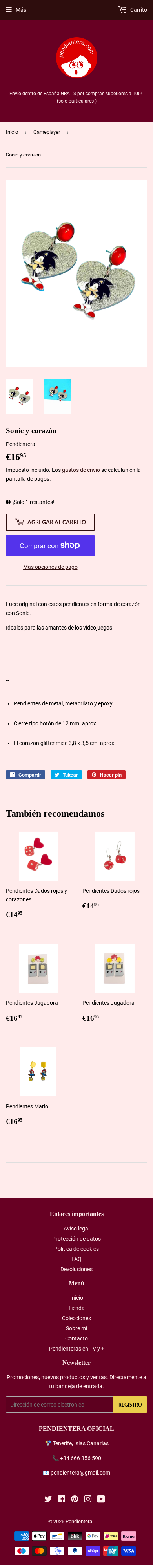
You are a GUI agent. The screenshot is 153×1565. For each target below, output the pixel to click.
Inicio (12, 132)
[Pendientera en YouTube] (101, 1500)
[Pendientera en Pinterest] (75, 1500)
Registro (130, 1405)
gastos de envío (81, 470)
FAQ (76, 1259)
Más (21, 10)
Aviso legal (76, 1228)
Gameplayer (46, 132)
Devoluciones (76, 1269)
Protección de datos (76, 1239)
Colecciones (76, 1318)
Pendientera (79, 1521)
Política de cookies (76, 1249)
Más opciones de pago (50, 567)
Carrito (138, 10)
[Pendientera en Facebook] (61, 1500)
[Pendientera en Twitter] (48, 1500)
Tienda (76, 1308)
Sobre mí (76, 1328)
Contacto (76, 1338)
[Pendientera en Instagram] (88, 1500)
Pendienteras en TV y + (76, 1349)
